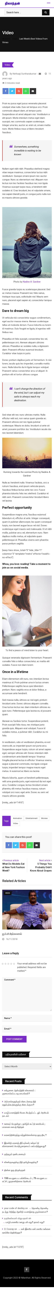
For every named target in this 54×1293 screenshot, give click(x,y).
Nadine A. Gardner (32, 281)
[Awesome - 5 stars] (14, 963)
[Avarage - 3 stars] (8, 963)
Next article (44, 860)
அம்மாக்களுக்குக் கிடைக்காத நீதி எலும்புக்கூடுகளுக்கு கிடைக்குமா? (19, 1103)
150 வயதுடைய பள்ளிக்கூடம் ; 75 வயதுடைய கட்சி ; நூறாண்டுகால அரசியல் (24, 1180)
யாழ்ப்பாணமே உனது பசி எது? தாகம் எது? (25, 1222)
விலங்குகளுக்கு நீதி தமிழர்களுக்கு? (21, 1162)
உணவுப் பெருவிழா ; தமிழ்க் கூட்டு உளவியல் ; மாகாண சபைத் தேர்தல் (24, 1125)
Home (7, 39)
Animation (17, 818)
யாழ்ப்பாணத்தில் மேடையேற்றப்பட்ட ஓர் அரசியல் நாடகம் (25, 1114)
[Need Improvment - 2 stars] (5, 963)
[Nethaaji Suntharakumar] (39, 73)
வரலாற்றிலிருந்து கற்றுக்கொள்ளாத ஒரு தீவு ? (25, 1135)
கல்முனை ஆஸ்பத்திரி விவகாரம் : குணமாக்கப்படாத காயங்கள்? (18, 1092)
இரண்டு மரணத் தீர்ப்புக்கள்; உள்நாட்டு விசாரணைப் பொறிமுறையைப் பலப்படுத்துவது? (24, 1145)
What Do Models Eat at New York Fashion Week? (13, 867)
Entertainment (32, 818)
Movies (44, 818)
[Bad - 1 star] (2, 963)
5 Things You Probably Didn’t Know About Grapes (41, 867)
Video (8, 32)
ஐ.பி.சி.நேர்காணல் (12, 933)
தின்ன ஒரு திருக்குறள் (14, 1170)
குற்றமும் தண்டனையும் (15, 1154)
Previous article (11, 860)
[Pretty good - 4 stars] (11, 963)
